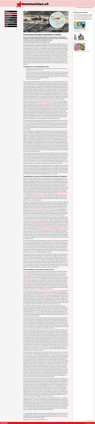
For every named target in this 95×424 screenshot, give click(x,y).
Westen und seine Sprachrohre (34, 259)
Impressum (86, 7)
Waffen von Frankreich (31, 250)
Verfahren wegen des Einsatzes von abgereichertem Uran (35, 219)
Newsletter (91, 7)
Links (6, 26)
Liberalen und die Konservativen (46, 102)
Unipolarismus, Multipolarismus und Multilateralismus (81, 30)
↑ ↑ (89, 421)
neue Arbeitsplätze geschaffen (39, 194)
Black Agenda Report (30, 419)
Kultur (6, 24)
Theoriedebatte (8, 15)
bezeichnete (37, 311)
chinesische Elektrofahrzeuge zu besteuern (47, 290)
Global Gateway (62, 265)
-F (24, 413)
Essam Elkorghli (61, 416)
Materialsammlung (9, 22)
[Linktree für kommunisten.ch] (5, 423)
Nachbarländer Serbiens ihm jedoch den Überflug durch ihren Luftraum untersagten (41, 209)
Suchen (78, 7)
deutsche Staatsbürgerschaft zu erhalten (44, 347)
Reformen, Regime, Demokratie (81, 40)
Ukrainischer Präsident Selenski (33, 79)
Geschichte (7, 17)
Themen (7, 20)
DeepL (46, 419)
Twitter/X (55, 416)
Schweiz (7, 11)
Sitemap (81, 7)
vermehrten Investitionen (32, 278)
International (8, 13)
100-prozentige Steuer (48, 293)
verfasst (51, 340)
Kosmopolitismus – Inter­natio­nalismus (82, 51)
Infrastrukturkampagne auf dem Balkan (45, 228)
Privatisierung (58, 121)
